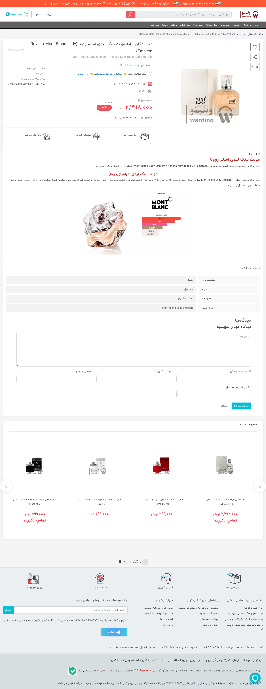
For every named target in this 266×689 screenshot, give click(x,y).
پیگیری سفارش (209, 619)
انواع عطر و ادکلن (253, 608)
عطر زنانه (198, 25)
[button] (17, 14)
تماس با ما (166, 619)
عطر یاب (155, 25)
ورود (48, 14)
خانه (256, 25)
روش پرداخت (210, 625)
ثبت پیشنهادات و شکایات (157, 613)
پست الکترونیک (162, 371)
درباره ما (168, 625)
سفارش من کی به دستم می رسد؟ (198, 608)
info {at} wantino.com (124, 648)
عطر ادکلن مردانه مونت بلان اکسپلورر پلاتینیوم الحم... (226, 502)
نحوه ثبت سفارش (208, 613)
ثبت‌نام (40, 14)
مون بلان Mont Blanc (132, 66)
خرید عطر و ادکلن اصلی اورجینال (245, 613)
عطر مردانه (211, 25)
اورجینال (247, 25)
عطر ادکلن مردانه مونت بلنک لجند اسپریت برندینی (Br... (98, 502)
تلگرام (111, 632)
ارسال (8, 610)
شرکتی (236, 25)
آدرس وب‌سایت (82, 371)
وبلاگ (174, 25)
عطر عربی (225, 25)
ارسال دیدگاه (241, 406)
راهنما (165, 25)
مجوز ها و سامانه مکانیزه (158, 608)
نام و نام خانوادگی (240, 371)
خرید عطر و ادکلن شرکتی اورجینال (244, 619)
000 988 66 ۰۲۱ (171, 648)
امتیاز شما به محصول (238, 387)
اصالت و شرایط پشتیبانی (108, 74)
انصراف (224, 406)
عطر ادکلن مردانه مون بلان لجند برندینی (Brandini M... (162, 502)
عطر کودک (185, 25)
